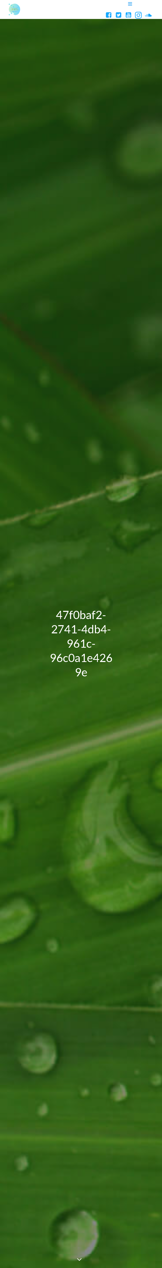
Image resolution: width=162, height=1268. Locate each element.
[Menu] (130, 4)
